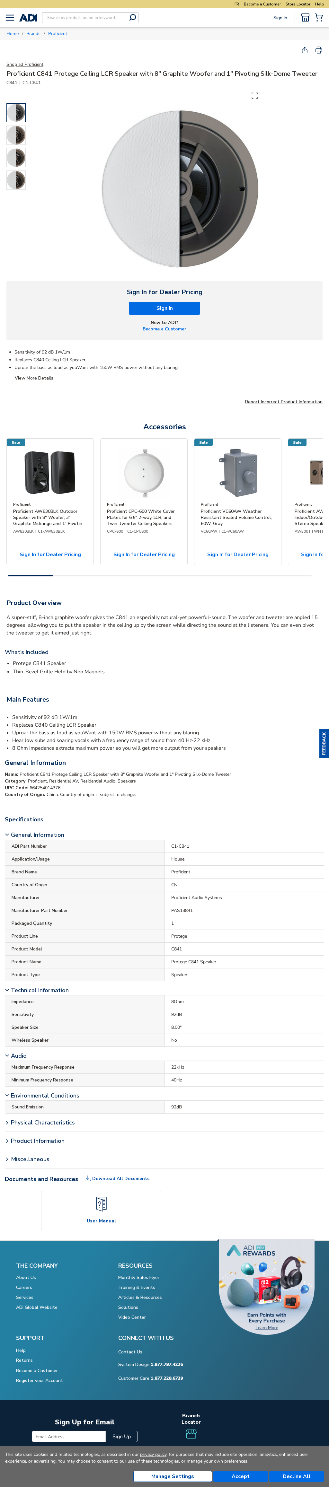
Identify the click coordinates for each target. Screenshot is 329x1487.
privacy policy (153, 1454)
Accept (241, 1476)
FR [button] (237, 4)
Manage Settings (172, 1476)
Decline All (297, 1476)
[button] (324, 743)
